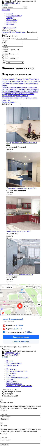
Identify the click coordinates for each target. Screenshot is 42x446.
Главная (5, 32)
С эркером (25, 98)
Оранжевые (24, 92)
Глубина (5, 58)
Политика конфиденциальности (19, 386)
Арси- (6, 10)
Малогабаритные (11, 83)
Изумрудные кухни (26, 90)
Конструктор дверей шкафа (17, 377)
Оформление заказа (14, 384)
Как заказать (11, 22)
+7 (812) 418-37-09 (9, 28)
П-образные (18, 79)
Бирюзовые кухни (14, 98)
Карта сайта (11, 373)
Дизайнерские (7, 79)
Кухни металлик (13, 92)
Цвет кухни (20, 32)
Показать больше (9, 102)
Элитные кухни (13, 96)
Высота (5, 54)
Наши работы (11, 20)
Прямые (21, 83)
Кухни (9, 14)
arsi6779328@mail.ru (12, 3)
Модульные (11, 87)
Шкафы (9, 18)
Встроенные (14, 81)
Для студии (14, 90)
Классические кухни (27, 81)
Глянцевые (28, 83)
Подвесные (31, 87)
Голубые (26, 79)
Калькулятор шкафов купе (16, 371)
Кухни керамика (12, 94)
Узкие (31, 79)
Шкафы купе (11, 365)
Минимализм (21, 87)
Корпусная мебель (13, 16)
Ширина (5, 50)
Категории (10, 375)
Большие (32, 92)
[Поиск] (25, 7)
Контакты (10, 24)
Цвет (4, 62)
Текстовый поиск (9, 38)
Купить (9, 151)
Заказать (9, 149)
